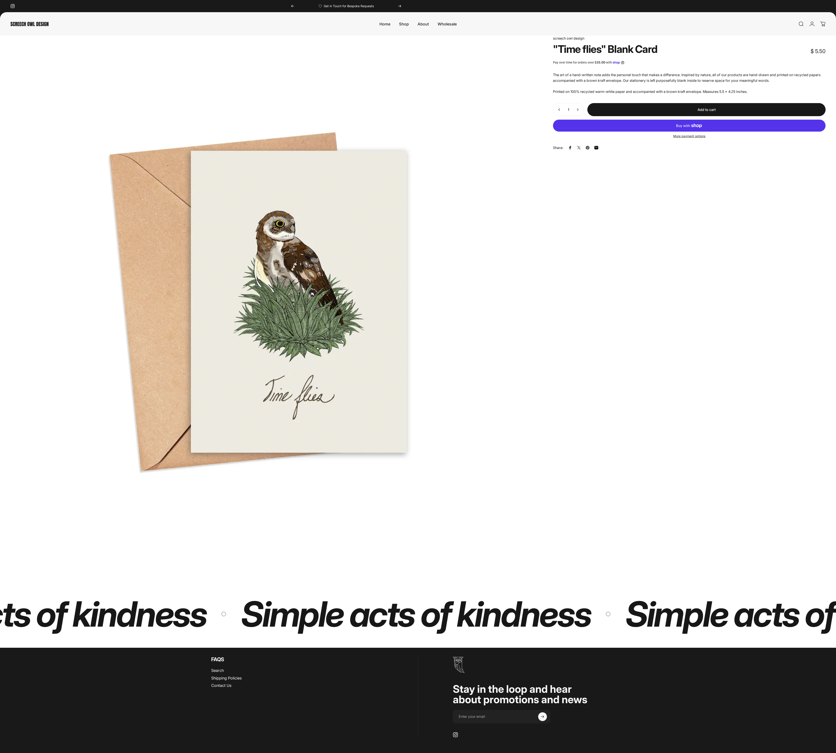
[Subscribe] (542, 716)
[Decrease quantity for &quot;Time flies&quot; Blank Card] (558, 109)
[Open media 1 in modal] (274, 300)
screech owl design (568, 38)
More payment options (689, 136)
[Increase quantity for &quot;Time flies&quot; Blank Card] (579, 109)
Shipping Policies (226, 678)
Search (217, 670)
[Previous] (292, 6)
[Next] (400, 6)
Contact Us (221, 685)
